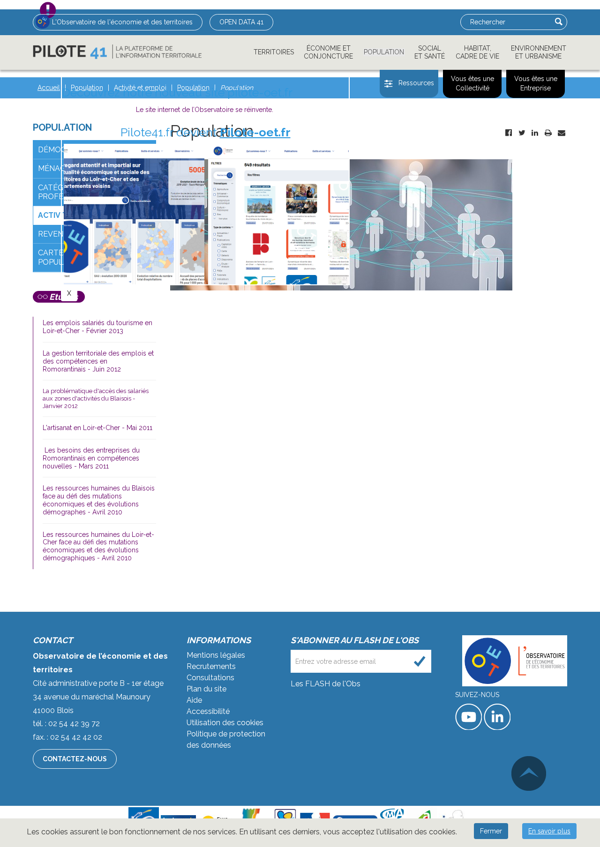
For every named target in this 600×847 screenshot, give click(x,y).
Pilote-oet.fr (255, 132)
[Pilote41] (117, 52)
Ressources (416, 83)
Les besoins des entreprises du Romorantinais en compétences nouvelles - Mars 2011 (91, 458)
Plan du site (206, 688)
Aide (194, 700)
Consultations (210, 677)
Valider (558, 21)
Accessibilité (208, 711)
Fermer (491, 831)
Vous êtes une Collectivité (472, 83)
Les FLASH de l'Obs (325, 683)
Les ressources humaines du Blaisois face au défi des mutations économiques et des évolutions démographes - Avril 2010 (99, 499)
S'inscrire (419, 661)
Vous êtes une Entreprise (535, 83)
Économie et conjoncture (328, 52)
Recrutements (211, 666)
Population (384, 52)
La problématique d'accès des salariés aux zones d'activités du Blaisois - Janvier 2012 (96, 398)
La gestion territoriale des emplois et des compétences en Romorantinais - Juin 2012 (98, 361)
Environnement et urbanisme (538, 52)
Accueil (49, 87)
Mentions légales (216, 655)
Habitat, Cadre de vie (477, 52)
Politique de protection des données (226, 739)
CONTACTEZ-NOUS (75, 759)
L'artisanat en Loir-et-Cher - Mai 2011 (97, 427)
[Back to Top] (528, 773)
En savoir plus (549, 831)
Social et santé (429, 52)
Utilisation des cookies (225, 722)
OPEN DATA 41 (241, 22)
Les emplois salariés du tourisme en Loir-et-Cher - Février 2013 (97, 326)
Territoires (274, 52)
